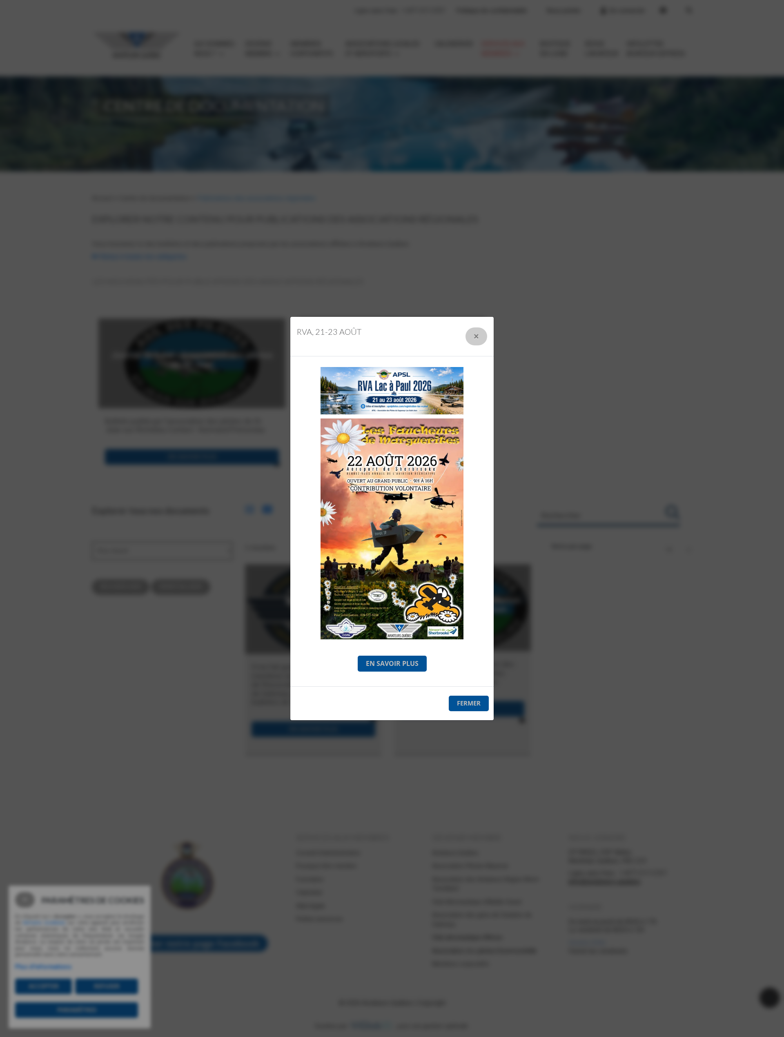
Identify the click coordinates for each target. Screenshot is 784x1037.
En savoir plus (392, 663)
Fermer (469, 703)
